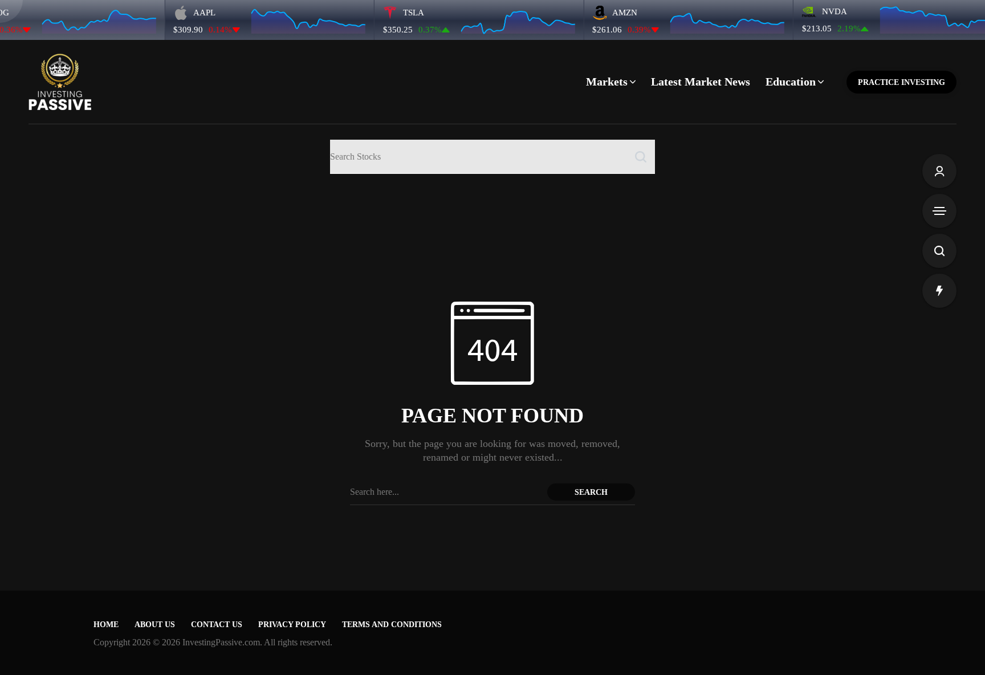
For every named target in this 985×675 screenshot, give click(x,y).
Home (106, 624)
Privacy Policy (292, 624)
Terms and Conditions (392, 624)
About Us (155, 624)
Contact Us (216, 624)
